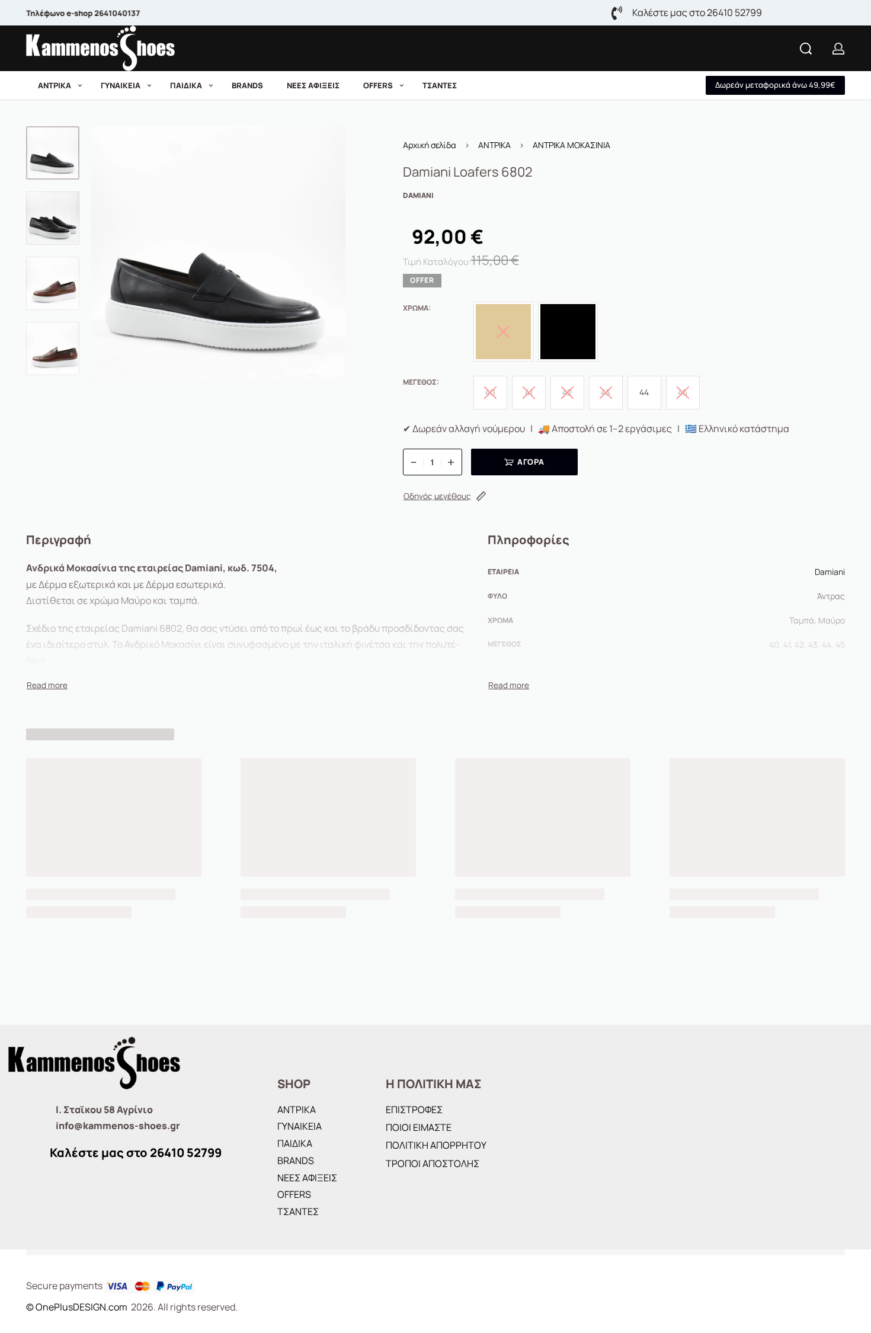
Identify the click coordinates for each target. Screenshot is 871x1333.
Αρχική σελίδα (429, 145)
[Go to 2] (52, 218)
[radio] (568, 331)
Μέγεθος (420, 382)
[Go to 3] (52, 283)
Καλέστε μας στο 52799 (136, 1153)
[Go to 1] (52, 153)
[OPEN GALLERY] (218, 253)
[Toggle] (47, 685)
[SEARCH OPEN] (805, 48)
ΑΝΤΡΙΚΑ (494, 145)
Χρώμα (415, 308)
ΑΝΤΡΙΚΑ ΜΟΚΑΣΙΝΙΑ (571, 145)
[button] (775, 85)
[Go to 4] (52, 348)
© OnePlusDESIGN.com (77, 1306)
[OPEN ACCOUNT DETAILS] (838, 48)
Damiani (830, 571)
